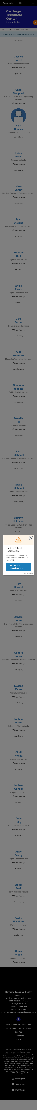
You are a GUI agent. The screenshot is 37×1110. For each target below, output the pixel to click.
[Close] (31, 538)
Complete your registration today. (16, 566)
